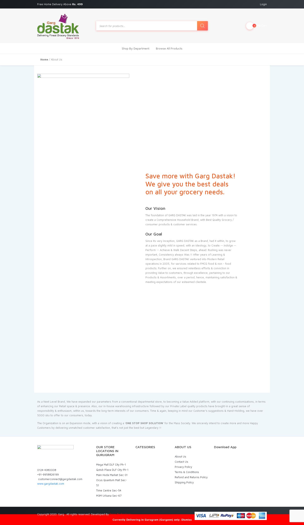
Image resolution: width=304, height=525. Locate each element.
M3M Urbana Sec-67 (108, 495)
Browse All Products (169, 48)
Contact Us (181, 461)
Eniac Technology (120, 514)
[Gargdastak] (58, 26)
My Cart (260, 25)
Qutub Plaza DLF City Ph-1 (112, 469)
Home (44, 59)
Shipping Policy (184, 482)
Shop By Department (135, 48)
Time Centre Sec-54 (108, 490)
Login (263, 4)
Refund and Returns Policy (191, 477)
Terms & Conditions (187, 472)
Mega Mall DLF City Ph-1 (111, 464)
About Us (180, 456)
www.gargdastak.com (50, 483)
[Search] (202, 25)
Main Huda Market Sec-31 (112, 475)
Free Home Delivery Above (60, 4)
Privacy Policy (183, 466)
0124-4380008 (46, 470)
